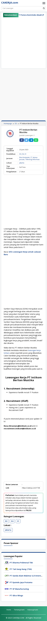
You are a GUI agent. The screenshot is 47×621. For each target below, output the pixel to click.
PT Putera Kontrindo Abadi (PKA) (26, 15)
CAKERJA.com (9, 2)
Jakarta (21, 163)
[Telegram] (31, 140)
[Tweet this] (26, 140)
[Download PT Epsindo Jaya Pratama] (7, 582)
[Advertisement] (23, 42)
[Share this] (21, 140)
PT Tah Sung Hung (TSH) (21, 569)
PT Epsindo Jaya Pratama (21, 582)
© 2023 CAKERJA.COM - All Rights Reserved (23, 618)
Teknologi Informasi (32, 159)
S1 (25, 154)
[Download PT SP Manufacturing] (7, 588)
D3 (20, 154)
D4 (23, 154)
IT (31, 157)
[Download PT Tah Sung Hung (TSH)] (7, 569)
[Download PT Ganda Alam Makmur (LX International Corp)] (7, 575)
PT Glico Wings (16, 595)
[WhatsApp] (36, 140)
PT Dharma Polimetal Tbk (21, 562)
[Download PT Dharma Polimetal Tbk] (7, 562)
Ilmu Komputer (24, 157)
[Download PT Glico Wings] (7, 595)
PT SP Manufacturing (19, 589)
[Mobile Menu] (44, 3)
